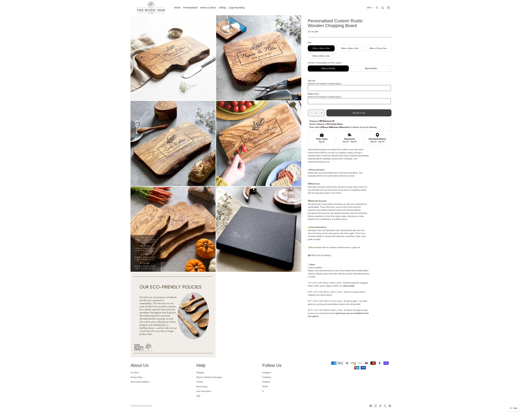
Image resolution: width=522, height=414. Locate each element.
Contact (199, 382)
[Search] (377, 8)
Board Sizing (201, 386)
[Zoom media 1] (173, 57)
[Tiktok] (380, 405)
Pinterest (266, 382)
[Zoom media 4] (258, 143)
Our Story (134, 372)
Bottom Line (313, 94)
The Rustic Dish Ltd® (144, 406)
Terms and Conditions (139, 382)
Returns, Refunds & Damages (209, 377)
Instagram (266, 372)
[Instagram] (375, 405)
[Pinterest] (389, 405)
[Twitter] (385, 405)
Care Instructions (203, 391)
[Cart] (388, 8)
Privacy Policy (136, 377)
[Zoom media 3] (173, 143)
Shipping (200, 372)
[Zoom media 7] (173, 314)
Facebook (266, 377)
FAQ (198, 396)
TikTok (265, 386)
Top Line (311, 81)
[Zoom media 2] (258, 57)
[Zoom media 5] (173, 229)
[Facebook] (370, 405)
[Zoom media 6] (258, 229)
